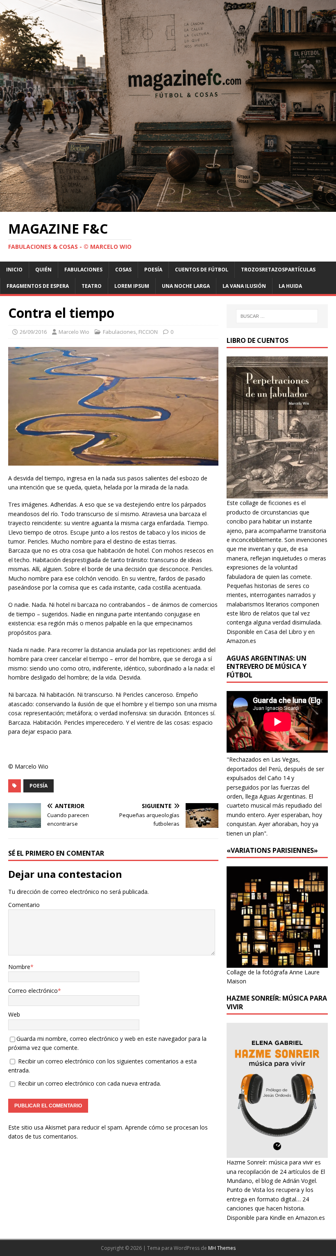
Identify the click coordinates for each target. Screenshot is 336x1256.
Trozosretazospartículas (278, 269)
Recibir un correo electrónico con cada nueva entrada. (89, 1083)
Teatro (92, 285)
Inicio (14, 269)
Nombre (19, 967)
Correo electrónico (33, 990)
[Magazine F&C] (168, 207)
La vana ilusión (244, 285)
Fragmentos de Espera (38, 285)
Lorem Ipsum (131, 285)
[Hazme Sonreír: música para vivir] (277, 1153)
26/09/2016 (33, 331)
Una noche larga (186, 285)
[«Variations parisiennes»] (277, 963)
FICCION (148, 331)
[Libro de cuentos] (277, 494)
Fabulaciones (83, 269)
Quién (43, 269)
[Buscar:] (277, 316)
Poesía (153, 269)
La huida (290, 285)
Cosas (123, 269)
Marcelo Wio (74, 331)
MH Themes (222, 1248)
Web (14, 1014)
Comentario (24, 905)
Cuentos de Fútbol (201, 269)
